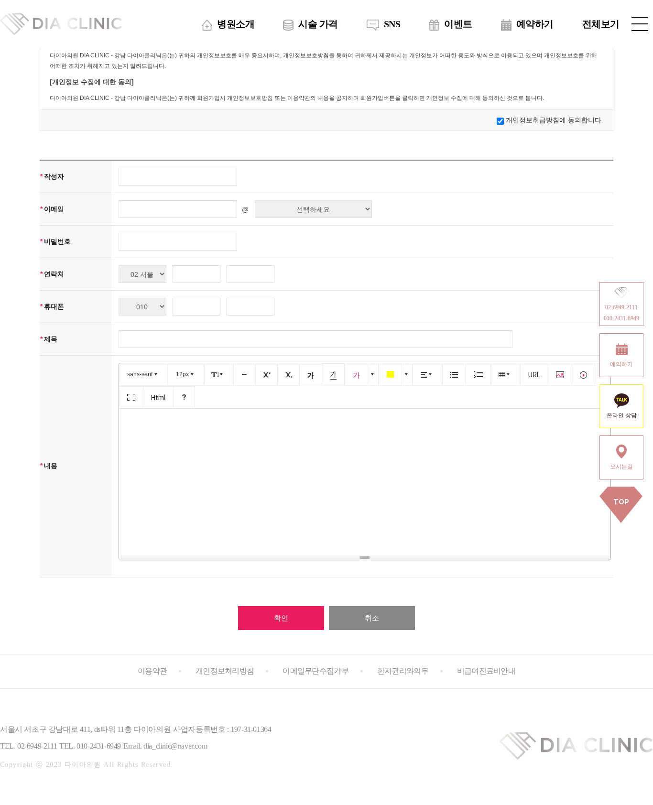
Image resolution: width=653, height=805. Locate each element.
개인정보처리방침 (225, 671)
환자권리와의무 (402, 671)
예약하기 (535, 24)
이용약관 (152, 671)
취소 (372, 618)
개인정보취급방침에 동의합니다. (554, 120)
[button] (143, 375)
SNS (392, 24)
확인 (281, 618)
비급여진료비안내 (486, 671)
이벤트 (458, 24)
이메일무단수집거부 (315, 671)
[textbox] (364, 480)
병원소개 (235, 24)
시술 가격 (318, 24)
